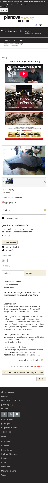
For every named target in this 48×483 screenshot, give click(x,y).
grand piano (6, 423)
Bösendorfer (6, 450)
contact (4, 396)
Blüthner (5, 445)
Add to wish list (12, 247)
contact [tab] (29, 273)
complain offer (11, 218)
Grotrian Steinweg (9, 454)
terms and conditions (10, 400)
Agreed (4, 10)
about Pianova (7, 392)
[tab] (10, 242)
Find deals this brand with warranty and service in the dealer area (24, 372)
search (7, 40)
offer (22, 40)
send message (10, 242)
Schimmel (5, 466)
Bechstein (5, 441)
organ (3, 436)
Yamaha (4, 475)
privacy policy (7, 404)
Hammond (5, 458)
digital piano (6, 432)
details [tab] (7, 273)
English (40, 25)
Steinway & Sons (8, 471)
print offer (9, 250)
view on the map (11, 203)
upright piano (7, 419)
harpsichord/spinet (9, 427)
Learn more (4, 6)
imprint (4, 409)
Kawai (3, 462)
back (41, 379)
